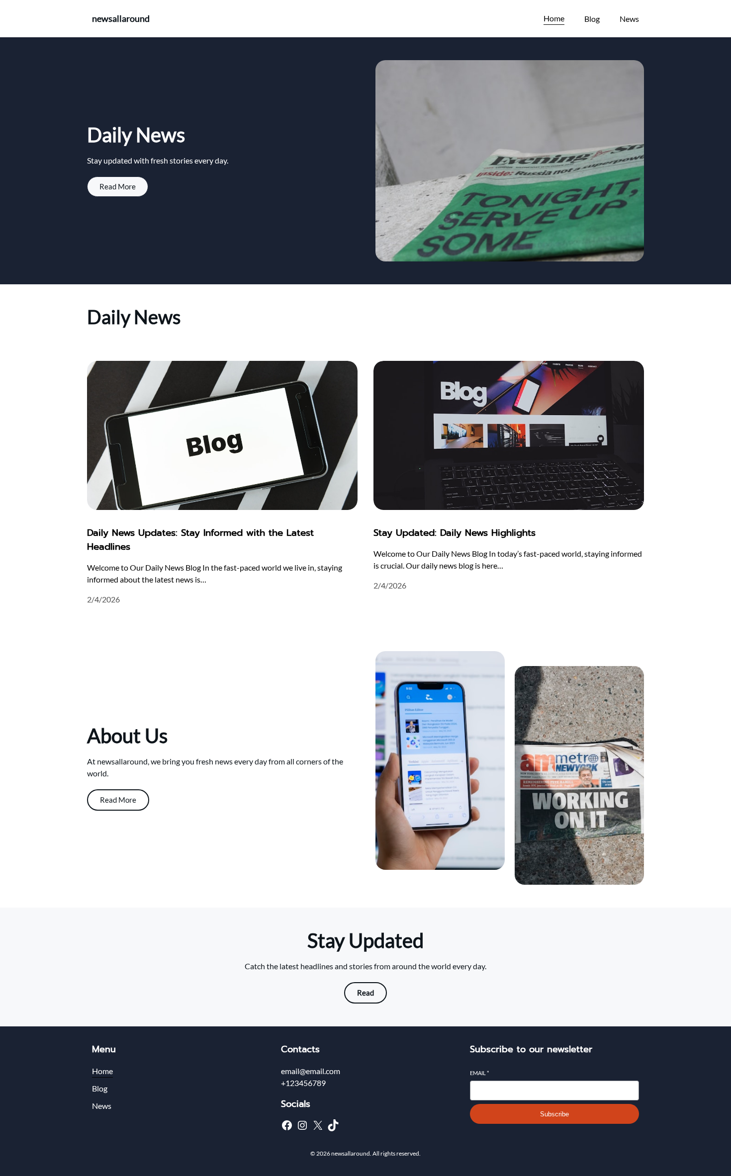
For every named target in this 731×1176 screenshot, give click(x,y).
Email (479, 1073)
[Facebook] (287, 1125)
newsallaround (121, 18)
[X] (318, 1125)
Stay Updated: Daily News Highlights (454, 533)
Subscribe (554, 1114)
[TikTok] (333, 1125)
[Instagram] (302, 1125)
